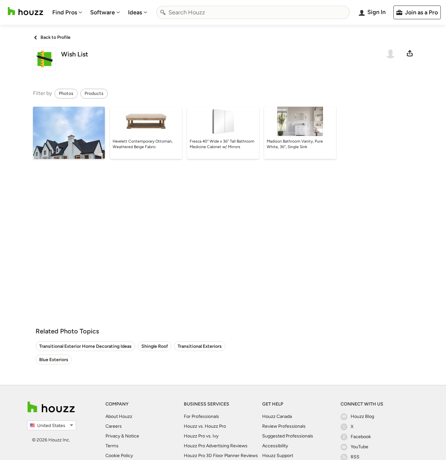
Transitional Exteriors (200, 346)
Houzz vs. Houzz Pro (205, 426)
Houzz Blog (362, 416)
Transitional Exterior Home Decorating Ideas (85, 346)
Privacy (112, 436)
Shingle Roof (154, 346)
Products (94, 93)
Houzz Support (277, 455)
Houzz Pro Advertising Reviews (215, 446)
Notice (132, 436)
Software (102, 12)
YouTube (359, 447)
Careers (113, 426)
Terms (112, 446)
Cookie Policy (119, 455)
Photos (66, 93)
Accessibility (275, 446)
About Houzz (118, 416)
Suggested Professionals (287, 436)
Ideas (135, 12)
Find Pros (64, 12)
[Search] (162, 12)
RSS (355, 457)
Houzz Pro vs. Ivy (201, 436)
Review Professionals (284, 426)
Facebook (361, 436)
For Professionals (201, 416)
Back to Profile (55, 37)
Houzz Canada (277, 416)
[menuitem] (67, 12)
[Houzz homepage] (25, 11)
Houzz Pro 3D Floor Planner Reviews (221, 455)
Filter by (42, 93)
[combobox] (253, 12)
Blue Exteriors (53, 359)
